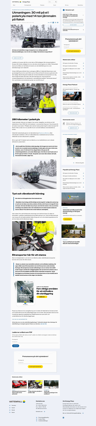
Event (54, 5)
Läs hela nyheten (73, 24)
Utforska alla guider (80, 162)
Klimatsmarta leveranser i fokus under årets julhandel (19, 393)
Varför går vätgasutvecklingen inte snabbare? (51, 393)
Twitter (55, 22)
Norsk (13, 412)
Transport (32, 9)
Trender (13, 389)
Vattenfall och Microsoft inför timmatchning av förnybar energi (72, 211)
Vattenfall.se (80, 5)
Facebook (51, 22)
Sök (56, 2)
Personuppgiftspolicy (43, 417)
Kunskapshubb (27, 5)
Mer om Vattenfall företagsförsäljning (72, 413)
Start (14, 5)
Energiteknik (14, 9)
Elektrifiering (27, 9)
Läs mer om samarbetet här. (19, 319)
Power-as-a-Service (21, 9)
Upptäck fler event (73, 127)
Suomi (13, 407)
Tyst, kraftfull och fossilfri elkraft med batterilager (71, 242)
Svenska (14, 405)
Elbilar (29, 389)
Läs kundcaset (67, 219)
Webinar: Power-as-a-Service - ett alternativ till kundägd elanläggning (72, 123)
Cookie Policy (41, 419)
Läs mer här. (43, 324)
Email (57, 22)
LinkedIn (53, 22)
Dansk (13, 410)
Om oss (66, 5)
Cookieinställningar (43, 420)
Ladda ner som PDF (17, 57)
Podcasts (42, 5)
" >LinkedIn (63, 418)
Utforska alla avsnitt (73, 112)
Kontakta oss (39, 411)
